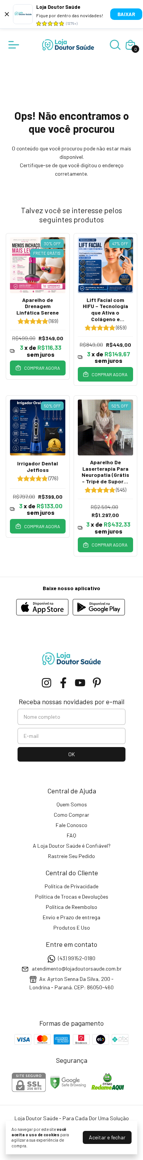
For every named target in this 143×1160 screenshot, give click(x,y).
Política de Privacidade (71, 886)
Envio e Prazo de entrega (71, 917)
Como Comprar (71, 814)
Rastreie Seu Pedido (71, 856)
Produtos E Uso (71, 927)
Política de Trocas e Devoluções (71, 896)
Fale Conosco (71, 825)
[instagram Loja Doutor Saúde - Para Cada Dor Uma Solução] (46, 682)
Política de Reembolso (71, 907)
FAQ (71, 835)
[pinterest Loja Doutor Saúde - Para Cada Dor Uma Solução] (96, 682)
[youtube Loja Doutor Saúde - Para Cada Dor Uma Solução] (80, 682)
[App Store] (42, 608)
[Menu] (15, 44)
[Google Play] (98, 608)
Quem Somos (71, 804)
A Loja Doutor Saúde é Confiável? (72, 845)
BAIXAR (126, 14)
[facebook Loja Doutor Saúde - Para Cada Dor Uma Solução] (63, 682)
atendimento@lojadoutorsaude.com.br (77, 968)
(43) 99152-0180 (76, 958)
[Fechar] (7, 14)
